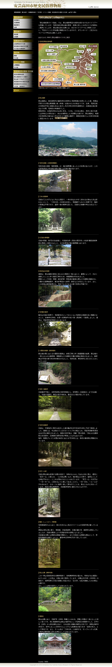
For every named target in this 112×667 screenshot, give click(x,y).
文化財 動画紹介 (24, 86)
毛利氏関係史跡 (24, 74)
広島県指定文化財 (24, 44)
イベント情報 (24, 62)
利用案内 (24, 20)
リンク (24, 90)
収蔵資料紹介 (24, 41)
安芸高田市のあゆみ (24, 84)
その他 (24, 58)
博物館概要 (24, 17)
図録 (24, 55)
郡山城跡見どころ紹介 (24, 77)
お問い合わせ (94, 7)
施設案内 (24, 25)
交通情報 (24, 22)
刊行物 (24, 52)
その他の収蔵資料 (24, 48)
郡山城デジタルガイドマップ (24, 79)
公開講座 (24, 65)
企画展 (24, 37)
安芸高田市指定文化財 (24, 46)
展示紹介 (24, 31)
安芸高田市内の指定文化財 (24, 81)
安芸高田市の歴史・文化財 (24, 71)
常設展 (24, 34)
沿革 (24, 27)
